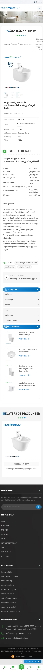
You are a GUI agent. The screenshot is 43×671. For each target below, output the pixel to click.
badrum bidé (6, 572)
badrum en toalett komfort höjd (26, 333)
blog (3, 538)
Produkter (6, 552)
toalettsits (9, 315)
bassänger (9, 299)
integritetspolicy (9, 543)
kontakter (6, 534)
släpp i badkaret (7, 585)
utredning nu (31, 661)
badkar (7, 304)
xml (2, 547)
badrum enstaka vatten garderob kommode (26, 368)
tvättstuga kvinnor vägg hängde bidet (21, 468)
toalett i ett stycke (8, 589)
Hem (3, 521)
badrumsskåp (6, 581)
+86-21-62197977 (26, 633)
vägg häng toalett (8, 607)
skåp (6, 310)
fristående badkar (8, 602)
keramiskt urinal (7, 594)
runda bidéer (9, 267)
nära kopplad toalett (9, 576)
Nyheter (4, 530)
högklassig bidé (24, 267)
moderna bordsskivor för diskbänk (28, 350)
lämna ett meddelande (21, 667)
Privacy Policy (37, 651)
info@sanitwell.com (21, 638)
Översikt (5, 556)
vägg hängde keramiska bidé (26, 263)
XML (28, 651)
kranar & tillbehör (12, 320)
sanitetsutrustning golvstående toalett (27, 384)
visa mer (23, 339)
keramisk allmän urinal (10, 611)
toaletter (8, 294)
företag (5, 525)
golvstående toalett (9, 598)
